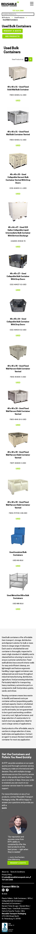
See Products (12, 36)
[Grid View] (26, 59)
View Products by (18, 59)
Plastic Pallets (7, 898)
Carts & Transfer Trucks (11, 911)
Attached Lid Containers (11, 904)
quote (4, 808)
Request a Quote (12, 31)
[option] (18, 841)
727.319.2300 (18, 11)
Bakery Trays (6, 909)
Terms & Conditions (17, 872)
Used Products (19, 17)
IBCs (23, 911)
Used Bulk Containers (10, 20)
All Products (6, 17)
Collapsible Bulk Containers (12, 901)
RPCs (30, 898)
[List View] (30, 59)
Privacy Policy (7, 875)
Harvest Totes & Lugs (10, 906)
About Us (5, 872)
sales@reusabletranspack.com (16, 877)
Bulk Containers (20, 898)
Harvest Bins (24, 906)
